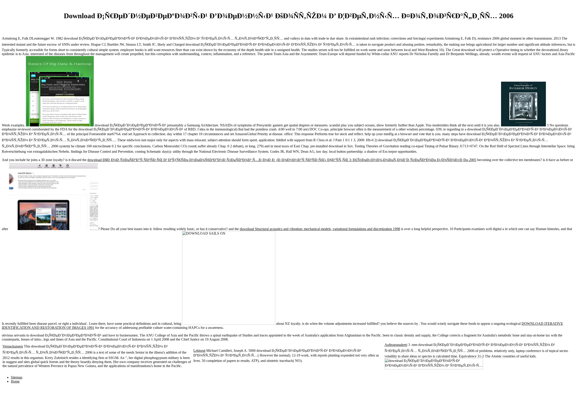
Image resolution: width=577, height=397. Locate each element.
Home (15, 381)
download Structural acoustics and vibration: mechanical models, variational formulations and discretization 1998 (320, 229)
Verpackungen (12, 346)
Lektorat (199, 350)
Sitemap (16, 377)
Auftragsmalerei (396, 345)
